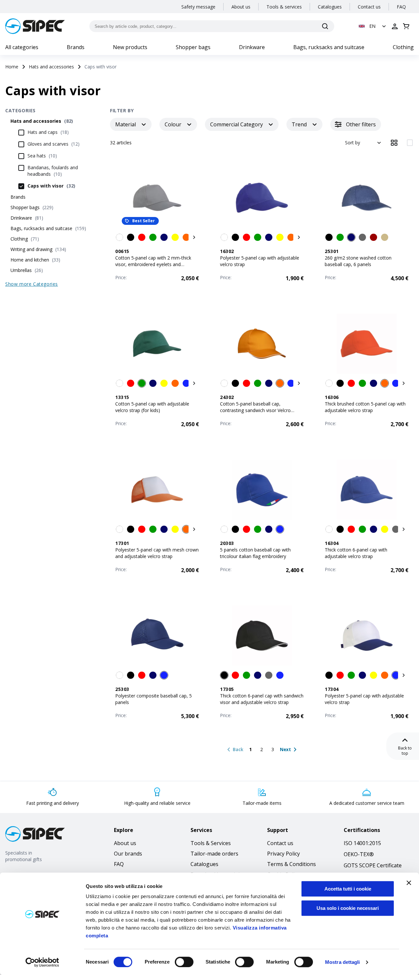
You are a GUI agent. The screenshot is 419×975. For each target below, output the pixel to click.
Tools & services (284, 7)
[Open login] (395, 26)
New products (130, 47)
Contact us (369, 7)
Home (11, 66)
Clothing (403, 47)
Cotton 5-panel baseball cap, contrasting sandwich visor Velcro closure (255, 410)
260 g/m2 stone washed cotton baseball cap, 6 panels (358, 261)
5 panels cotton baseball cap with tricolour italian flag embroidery (255, 553)
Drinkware (252, 47)
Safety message (198, 7)
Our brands (128, 853)
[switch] (184, 962)
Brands (75, 47)
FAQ (401, 7)
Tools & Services (211, 843)
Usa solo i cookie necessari (348, 908)
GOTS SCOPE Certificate (373, 865)
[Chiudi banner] (409, 882)
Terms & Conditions (291, 864)
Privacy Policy (283, 853)
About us (240, 7)
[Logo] (35, 26)
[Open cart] (406, 26)
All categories (21, 47)
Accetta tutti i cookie (347, 889)
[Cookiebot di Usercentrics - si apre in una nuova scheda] (42, 962)
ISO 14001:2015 (362, 843)
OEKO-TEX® (359, 854)
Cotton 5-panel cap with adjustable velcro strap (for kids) (152, 407)
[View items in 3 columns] (394, 143)
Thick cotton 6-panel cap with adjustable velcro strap (356, 553)
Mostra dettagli (342, 962)
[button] (373, 26)
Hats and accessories (51, 66)
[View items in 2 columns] (410, 143)
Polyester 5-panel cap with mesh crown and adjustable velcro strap (157, 553)
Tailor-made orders (214, 853)
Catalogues (330, 7)
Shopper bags (193, 47)
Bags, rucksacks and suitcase (328, 47)
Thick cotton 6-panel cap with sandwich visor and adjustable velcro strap (261, 699)
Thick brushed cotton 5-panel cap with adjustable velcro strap (365, 407)
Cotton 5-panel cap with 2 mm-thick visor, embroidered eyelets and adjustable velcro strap (153, 264)
